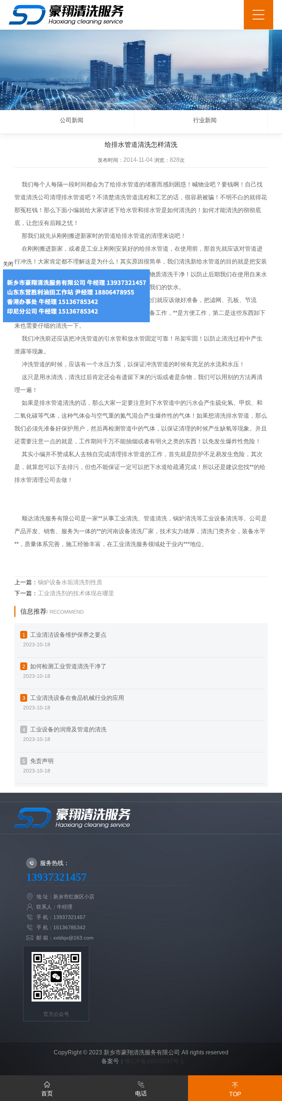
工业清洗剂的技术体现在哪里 (76, 593)
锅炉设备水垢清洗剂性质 (70, 582)
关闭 (8, 264)
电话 (141, 1093)
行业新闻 (205, 120)
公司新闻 (71, 120)
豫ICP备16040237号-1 (154, 1061)
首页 (47, 1093)
